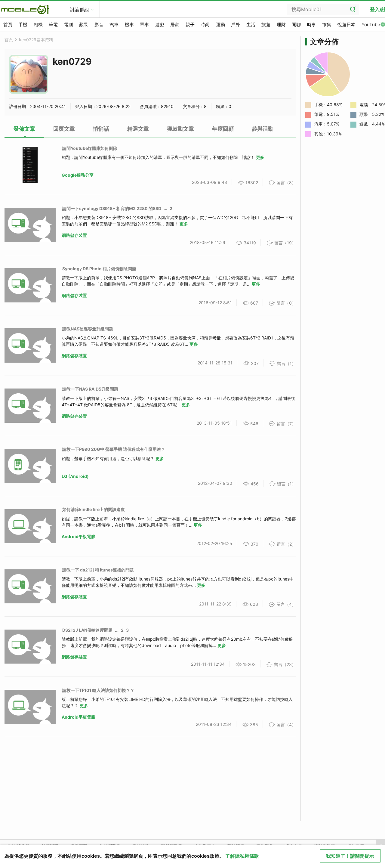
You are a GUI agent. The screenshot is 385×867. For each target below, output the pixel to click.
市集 (326, 24)
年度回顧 (223, 128)
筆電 (53, 24)
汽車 (114, 24)
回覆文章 (64, 128)
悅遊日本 (346, 24)
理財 (281, 24)
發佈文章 (24, 128)
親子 (190, 24)
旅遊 (265, 24)
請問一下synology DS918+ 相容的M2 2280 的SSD (111, 208)
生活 (250, 24)
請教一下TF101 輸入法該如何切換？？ (98, 690)
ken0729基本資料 (36, 39)
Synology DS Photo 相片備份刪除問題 (99, 268)
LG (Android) (75, 476)
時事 (311, 24)
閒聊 (296, 24)
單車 (144, 24)
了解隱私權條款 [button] (242, 856)
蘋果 (83, 24)
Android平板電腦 (78, 536)
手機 (22, 24)
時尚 (205, 24)
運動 (220, 24)
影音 (98, 24)
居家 (174, 24)
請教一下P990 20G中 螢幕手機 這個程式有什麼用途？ (113, 449)
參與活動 (262, 128)
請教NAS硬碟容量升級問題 (87, 328)
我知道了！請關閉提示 (350, 856)
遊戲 (159, 24)
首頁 (7, 24)
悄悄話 (101, 128)
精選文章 (138, 128)
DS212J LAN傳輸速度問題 (87, 630)
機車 (129, 24)
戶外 (235, 24)
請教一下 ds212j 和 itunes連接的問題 (98, 569)
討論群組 (79, 10)
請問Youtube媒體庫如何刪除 (89, 148)
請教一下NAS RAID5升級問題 (90, 389)
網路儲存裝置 (74, 235)
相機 (38, 24)
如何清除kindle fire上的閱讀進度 (93, 509)
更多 (260, 157)
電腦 (68, 24)
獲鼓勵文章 (180, 128)
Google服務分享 (78, 175)
